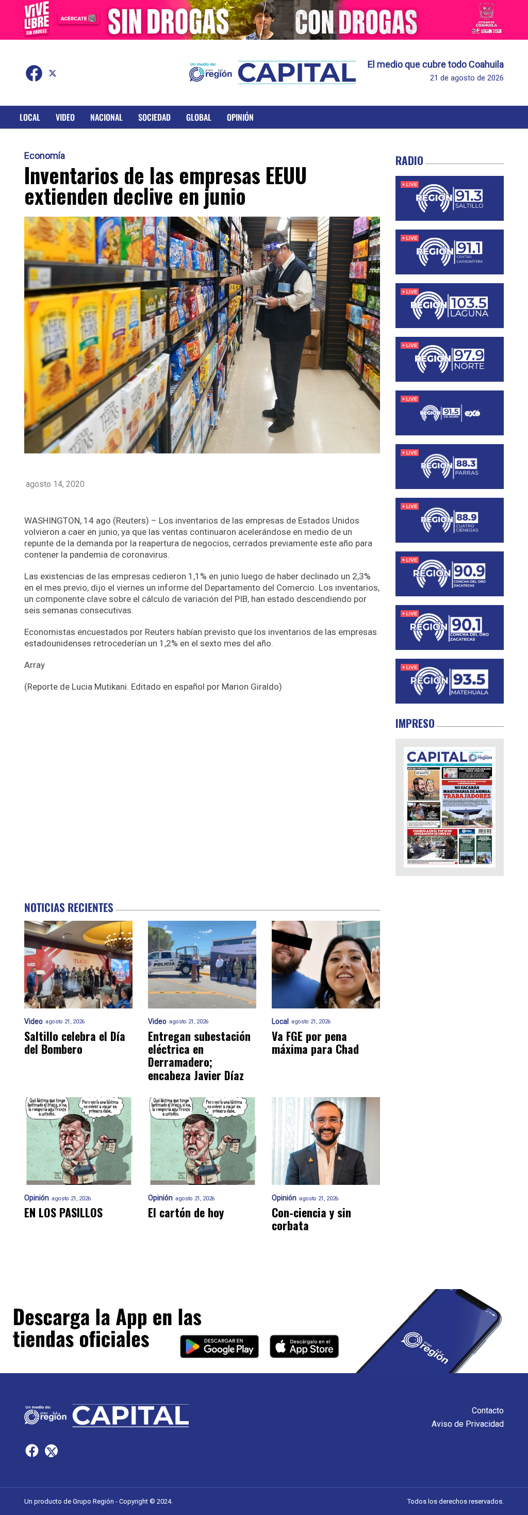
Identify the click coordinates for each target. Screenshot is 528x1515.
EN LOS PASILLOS (63, 1212)
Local (30, 117)
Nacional (106, 117)
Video (65, 117)
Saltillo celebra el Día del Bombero (74, 1043)
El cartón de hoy (186, 1212)
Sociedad (154, 117)
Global (198, 117)
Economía (44, 156)
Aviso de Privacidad (468, 1424)
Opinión (240, 117)
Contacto (488, 1410)
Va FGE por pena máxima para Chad (315, 1043)
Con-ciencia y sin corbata (311, 1219)
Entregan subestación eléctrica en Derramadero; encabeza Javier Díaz (199, 1056)
